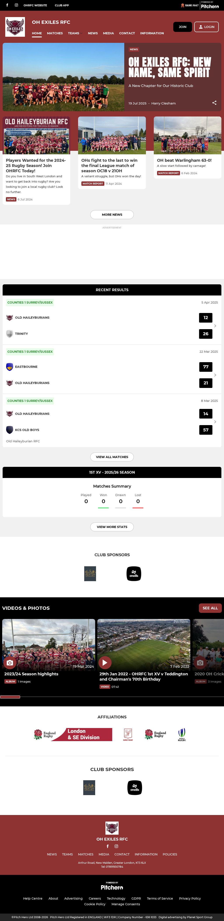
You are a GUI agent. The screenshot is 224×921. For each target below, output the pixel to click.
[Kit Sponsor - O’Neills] (133, 574)
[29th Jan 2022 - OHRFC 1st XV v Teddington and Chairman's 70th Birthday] (143, 645)
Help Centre (32, 898)
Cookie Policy (94, 904)
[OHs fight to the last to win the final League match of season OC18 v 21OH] (112, 135)
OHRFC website (35, 5)
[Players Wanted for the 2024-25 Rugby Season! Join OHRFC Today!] (36, 135)
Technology (116, 898)
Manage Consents (126, 904)
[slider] (10, 697)
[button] (36, 33)
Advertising (73, 898)
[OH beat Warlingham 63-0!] (187, 135)
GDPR (136, 898)
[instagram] (16, 5)
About (53, 898)
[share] (214, 103)
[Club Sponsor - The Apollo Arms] (90, 574)
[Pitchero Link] (210, 7)
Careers (95, 898)
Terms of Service (160, 898)
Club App (62, 5)
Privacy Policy (190, 898)
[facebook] (7, 5)
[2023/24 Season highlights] (48, 645)
